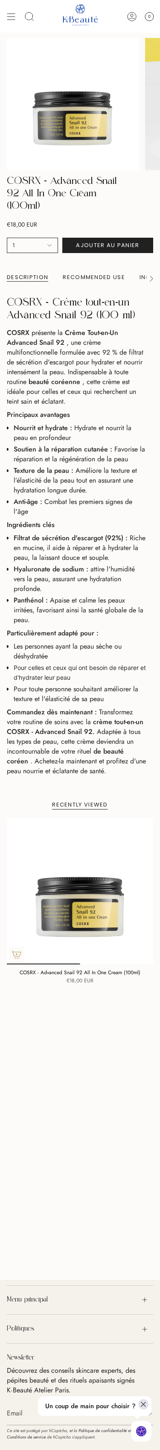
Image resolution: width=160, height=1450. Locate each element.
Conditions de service (26, 1437)
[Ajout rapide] (16, 954)
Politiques (20, 1328)
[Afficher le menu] (11, 16)
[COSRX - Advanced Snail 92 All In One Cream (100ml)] (80, 891)
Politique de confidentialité (103, 1430)
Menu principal (27, 1299)
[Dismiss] (143, 1404)
